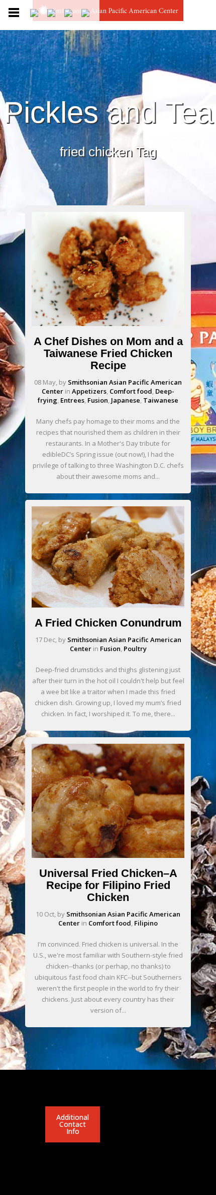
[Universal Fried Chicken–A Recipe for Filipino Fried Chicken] (108, 855)
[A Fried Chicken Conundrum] (108, 605)
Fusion (97, 400)
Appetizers (89, 391)
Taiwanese (160, 400)
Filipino (146, 923)
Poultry (135, 648)
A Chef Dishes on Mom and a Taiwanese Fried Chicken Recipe (108, 353)
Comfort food (131, 391)
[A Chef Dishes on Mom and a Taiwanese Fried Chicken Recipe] (108, 323)
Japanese (125, 400)
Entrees (72, 400)
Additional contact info (72, 1124)
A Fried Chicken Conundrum (108, 623)
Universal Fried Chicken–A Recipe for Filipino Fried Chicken (108, 885)
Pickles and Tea (108, 112)
